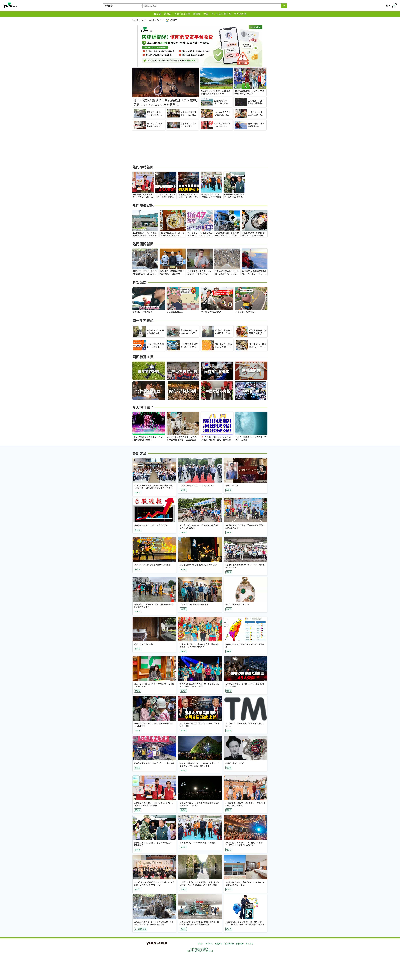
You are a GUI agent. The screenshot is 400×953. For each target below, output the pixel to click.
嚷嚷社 (197, 13)
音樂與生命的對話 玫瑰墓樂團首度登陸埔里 (152, 565)
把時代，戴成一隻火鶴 (234, 763)
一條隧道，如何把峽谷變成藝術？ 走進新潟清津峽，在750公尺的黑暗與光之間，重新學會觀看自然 (200, 884)
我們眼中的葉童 (232, 485)
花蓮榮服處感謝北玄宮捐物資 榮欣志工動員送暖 (154, 763)
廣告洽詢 (249, 944)
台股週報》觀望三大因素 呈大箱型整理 (151, 525)
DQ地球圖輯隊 (182, 13)
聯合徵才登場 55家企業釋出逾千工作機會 (198, 843)
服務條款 (219, 944)
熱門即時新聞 (143, 167)
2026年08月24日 (139, 20)
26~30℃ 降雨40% (167, 20)
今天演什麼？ (143, 407)
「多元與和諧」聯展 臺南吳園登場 (194, 604)
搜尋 (206, 13)
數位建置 (240, 944)
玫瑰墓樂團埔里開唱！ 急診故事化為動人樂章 (199, 565)
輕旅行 (167, 13)
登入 (388, 5)
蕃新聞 (157, 13)
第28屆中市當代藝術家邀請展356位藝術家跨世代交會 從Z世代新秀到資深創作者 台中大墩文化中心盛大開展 (154, 488)
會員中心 (209, 944)
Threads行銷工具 (221, 13)
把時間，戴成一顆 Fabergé (237, 604)
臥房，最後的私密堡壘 (143, 644)
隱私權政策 (229, 944)
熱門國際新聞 (143, 244)
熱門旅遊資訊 (143, 205)
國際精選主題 (143, 357)
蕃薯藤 (10, 5)
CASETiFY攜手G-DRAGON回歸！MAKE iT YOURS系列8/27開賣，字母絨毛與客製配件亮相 (244, 924)
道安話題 (139, 282)
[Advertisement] (195, 147)
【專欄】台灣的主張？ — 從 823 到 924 (197, 485)
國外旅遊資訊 (143, 321)
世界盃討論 (240, 13)
